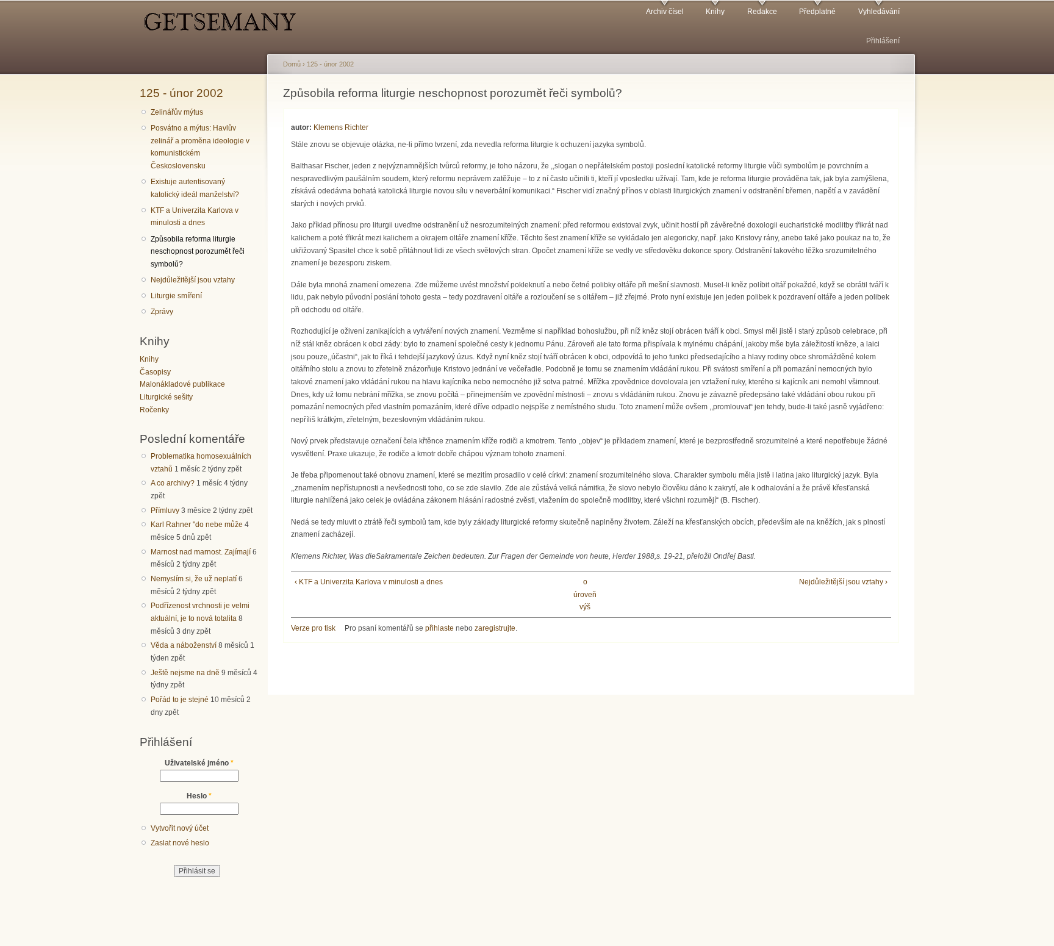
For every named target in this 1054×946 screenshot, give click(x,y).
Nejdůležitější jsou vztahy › (843, 582)
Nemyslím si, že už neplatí (194, 579)
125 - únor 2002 (181, 92)
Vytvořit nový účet (180, 828)
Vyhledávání (879, 11)
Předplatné (817, 11)
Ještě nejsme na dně (185, 672)
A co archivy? (173, 483)
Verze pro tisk (313, 628)
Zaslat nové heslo (180, 843)
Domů (292, 64)
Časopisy (155, 372)
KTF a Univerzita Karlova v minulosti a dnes (194, 217)
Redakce (762, 11)
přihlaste (439, 628)
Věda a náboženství (184, 645)
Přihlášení (883, 41)
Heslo (199, 796)
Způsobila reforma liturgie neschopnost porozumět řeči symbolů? (198, 251)
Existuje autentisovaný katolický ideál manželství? (195, 188)
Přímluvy (165, 510)
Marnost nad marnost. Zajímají (201, 552)
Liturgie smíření (176, 296)
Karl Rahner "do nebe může (197, 524)
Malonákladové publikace (182, 384)
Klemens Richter (341, 127)
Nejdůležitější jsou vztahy (193, 280)
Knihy (715, 11)
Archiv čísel (665, 11)
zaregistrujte (495, 628)
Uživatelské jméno (199, 763)
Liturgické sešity (166, 397)
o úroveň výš (585, 594)
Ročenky (154, 410)
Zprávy (162, 311)
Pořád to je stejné (180, 699)
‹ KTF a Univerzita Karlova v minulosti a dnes (369, 582)
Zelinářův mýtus (177, 112)
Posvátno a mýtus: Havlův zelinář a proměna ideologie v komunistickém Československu (200, 147)
